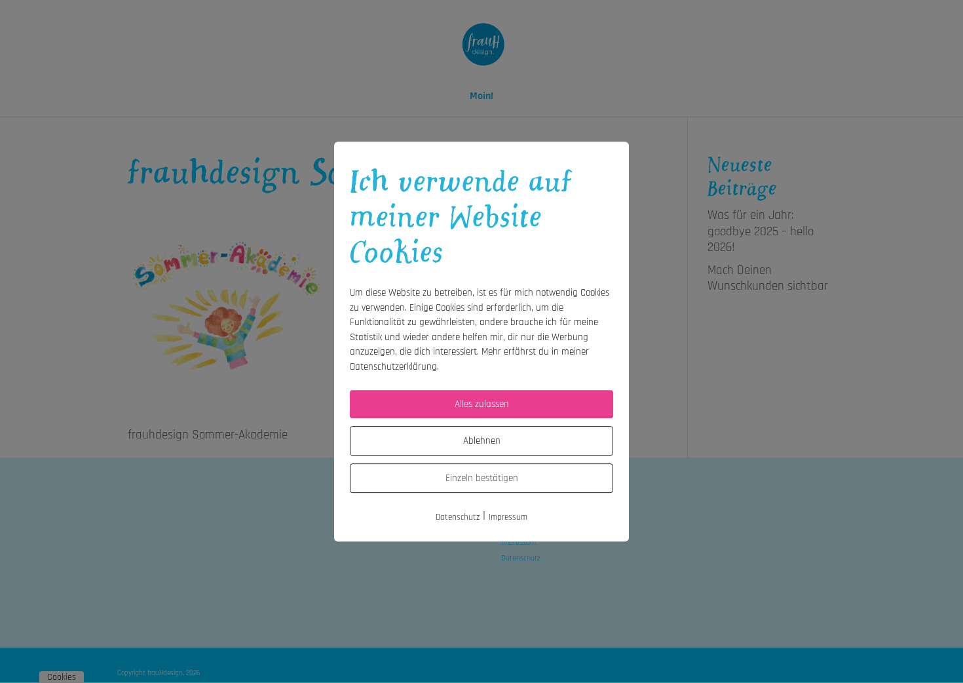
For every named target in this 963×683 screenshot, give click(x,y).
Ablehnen (481, 441)
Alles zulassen (482, 404)
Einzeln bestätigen (481, 478)
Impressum (508, 517)
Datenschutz (458, 517)
